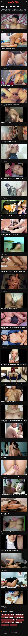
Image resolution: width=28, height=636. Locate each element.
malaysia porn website (8, 614)
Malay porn (19, 622)
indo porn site (19, 614)
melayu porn (5, 625)
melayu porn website (7, 617)
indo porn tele (20, 620)
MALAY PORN (14, 2)
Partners (12, 632)
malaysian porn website (8, 620)
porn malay (14, 625)
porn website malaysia (8, 622)
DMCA (16, 632)
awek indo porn (19, 617)
